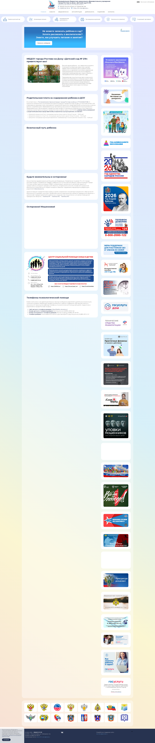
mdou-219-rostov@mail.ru (80, 8)
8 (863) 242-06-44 (65, 8)
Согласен (6, 739)
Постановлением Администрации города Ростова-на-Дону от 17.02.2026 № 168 (63, 102)
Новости (52, 11)
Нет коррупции (77, 11)
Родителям (101, 11)
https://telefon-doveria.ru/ (59, 309)
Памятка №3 (65, 196)
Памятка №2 (56, 196)
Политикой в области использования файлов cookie (11, 736)
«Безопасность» (39, 189)
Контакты (111, 11)
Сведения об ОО (63, 11)
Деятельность (89, 11)
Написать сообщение (43, 43)
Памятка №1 (46, 196)
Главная (43, 11)
